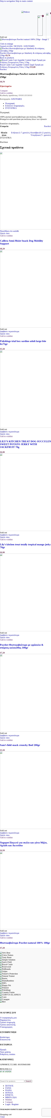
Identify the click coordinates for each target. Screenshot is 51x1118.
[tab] (10, 103)
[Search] (25, 25)
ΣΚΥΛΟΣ (18, 46)
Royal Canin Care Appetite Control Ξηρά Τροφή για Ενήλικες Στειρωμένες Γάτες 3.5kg (21, 66)
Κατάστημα (5, 1037)
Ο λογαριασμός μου (8, 1018)
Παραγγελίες (5, 1020)
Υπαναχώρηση (6, 1027)
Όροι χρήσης (5, 1052)
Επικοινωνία (5, 1039)
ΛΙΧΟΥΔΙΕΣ (29, 46)
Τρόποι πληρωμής (7, 1022)
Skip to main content (24, 1)
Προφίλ (3, 1050)
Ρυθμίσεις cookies (7, 1054)
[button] (9, 231)
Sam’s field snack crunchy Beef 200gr (20, 745)
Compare (9, 1102)
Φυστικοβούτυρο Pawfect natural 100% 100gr (25, 942)
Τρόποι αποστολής (8, 1025)
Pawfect (3, 69)
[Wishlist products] (40, 25)
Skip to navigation (8, 1)
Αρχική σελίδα (6, 46)
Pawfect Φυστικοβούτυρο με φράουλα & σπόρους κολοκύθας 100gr (21, 646)
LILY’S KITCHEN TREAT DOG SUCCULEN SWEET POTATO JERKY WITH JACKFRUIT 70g (25, 444)
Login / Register (12, 1104)
